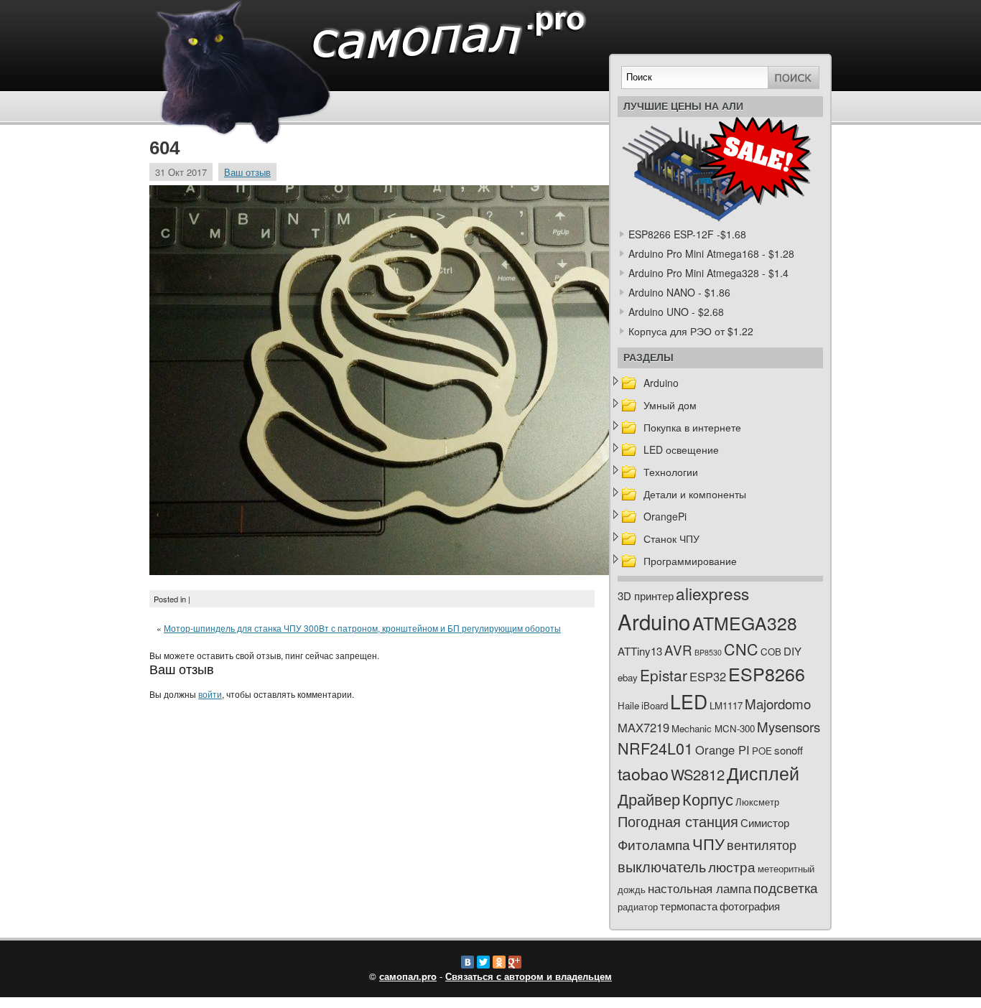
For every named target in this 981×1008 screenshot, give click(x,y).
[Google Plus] (514, 962)
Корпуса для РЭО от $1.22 (690, 331)
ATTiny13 (640, 650)
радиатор (638, 906)
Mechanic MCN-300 (713, 728)
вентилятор (761, 845)
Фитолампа (654, 844)
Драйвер (649, 799)
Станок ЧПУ (671, 538)
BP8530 (708, 652)
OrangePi (665, 516)
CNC (741, 649)
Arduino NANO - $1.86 (679, 292)
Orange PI (722, 749)
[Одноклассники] (499, 962)
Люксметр (757, 801)
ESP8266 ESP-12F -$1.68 (687, 234)
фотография (750, 905)
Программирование (690, 561)
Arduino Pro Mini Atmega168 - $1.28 (711, 253)
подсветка (785, 887)
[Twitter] (483, 962)
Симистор (764, 822)
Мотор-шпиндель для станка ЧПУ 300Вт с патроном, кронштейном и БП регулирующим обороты (362, 628)
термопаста (688, 905)
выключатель (662, 866)
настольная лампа (699, 888)
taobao (643, 773)
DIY (792, 650)
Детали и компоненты (694, 494)
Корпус (707, 799)
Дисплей (763, 772)
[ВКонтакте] (467, 962)
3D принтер (646, 595)
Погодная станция (678, 821)
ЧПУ (708, 843)
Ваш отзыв (247, 172)
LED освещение (681, 449)
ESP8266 (766, 673)
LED (688, 701)
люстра (731, 866)
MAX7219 (643, 727)
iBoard (654, 705)
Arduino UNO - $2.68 (676, 311)
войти (210, 694)
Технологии (670, 472)
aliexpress (712, 593)
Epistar (663, 675)
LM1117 (726, 705)
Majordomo (778, 703)
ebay (628, 677)
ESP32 (707, 676)
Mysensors (788, 726)
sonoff (788, 749)
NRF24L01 (655, 748)
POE (762, 750)
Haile (628, 705)
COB (771, 651)
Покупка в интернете (692, 427)
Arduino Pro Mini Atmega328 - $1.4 (708, 273)
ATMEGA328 (744, 622)
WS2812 (698, 774)
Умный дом (670, 405)
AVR (678, 649)
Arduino (661, 382)
